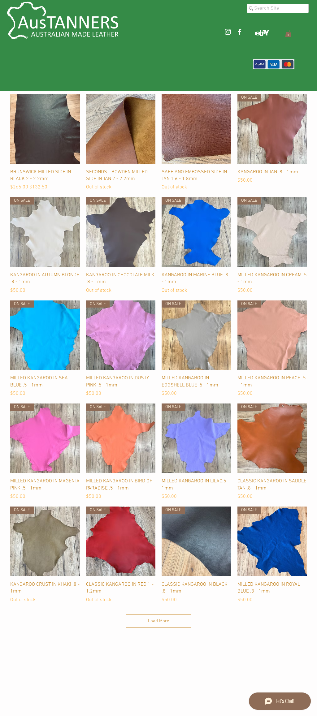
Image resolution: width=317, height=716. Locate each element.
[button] (288, 33)
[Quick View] (45, 129)
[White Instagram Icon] (228, 32)
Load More (158, 621)
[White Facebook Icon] (240, 32)
